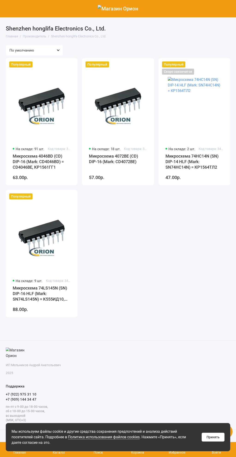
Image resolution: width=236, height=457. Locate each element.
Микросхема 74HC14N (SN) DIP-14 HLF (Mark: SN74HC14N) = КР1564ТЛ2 (191, 162)
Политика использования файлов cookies (104, 437)
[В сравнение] (63, 64)
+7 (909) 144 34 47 (21, 399)
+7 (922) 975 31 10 (21, 394)
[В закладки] (71, 64)
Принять (213, 437)
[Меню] (8, 8)
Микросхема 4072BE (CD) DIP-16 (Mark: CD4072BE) (113, 159)
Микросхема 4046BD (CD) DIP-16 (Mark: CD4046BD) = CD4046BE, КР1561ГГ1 (38, 162)
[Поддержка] (227, 8)
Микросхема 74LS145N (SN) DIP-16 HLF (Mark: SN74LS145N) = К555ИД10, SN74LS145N (40, 294)
